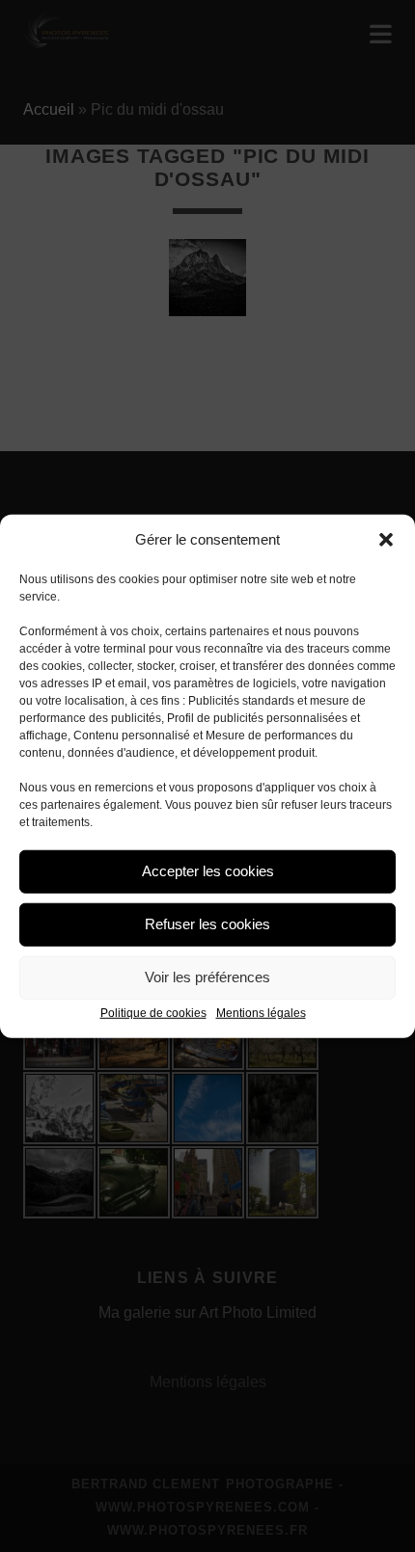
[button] (386, 539)
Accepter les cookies (208, 871)
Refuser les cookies (207, 924)
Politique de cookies (153, 1012)
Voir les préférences (207, 977)
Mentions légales (261, 1012)
